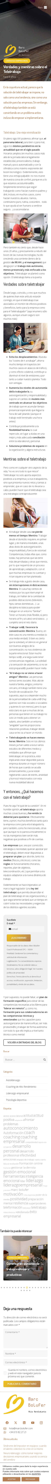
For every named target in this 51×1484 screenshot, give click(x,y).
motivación (13, 1194)
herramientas (14, 1176)
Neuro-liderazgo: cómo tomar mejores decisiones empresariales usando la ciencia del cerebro (25, 1456)
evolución (14, 1163)
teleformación (12, 1207)
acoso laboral (16, 1115)
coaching (11, 1137)
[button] (42, 7)
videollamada (22, 1212)
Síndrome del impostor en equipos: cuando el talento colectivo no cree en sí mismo (25, 1447)
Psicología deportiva (16, 1099)
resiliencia (20, 1203)
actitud (28, 1115)
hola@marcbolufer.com (21, 1428)
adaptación (19, 1120)
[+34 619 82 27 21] (6, 1432)
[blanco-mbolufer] (16, 51)
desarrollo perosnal (17, 1148)
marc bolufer (20, 1189)
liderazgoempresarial (22, 1185)
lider (23, 1181)
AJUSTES (36, 1474)
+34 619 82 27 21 (18, 1432)
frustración (7, 1168)
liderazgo (34, 1180)
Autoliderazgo (13, 1080)
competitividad (31, 1142)
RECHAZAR (30, 1479)
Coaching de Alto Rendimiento (21, 1086)
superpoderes (37, 1203)
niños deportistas (29, 1195)
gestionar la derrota (23, 1167)
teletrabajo (38, 1207)
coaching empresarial (20, 1139)
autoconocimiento (20, 1128)
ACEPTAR (12, 1479)
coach (29, 1132)
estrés (37, 1159)
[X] (15, 1423)
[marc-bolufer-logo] (24, 1404)
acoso (6, 1115)
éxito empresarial (20, 1213)
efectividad (28, 1155)
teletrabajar (27, 1208)
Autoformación (13, 1133)
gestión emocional (19, 1171)
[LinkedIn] (24, 1423)
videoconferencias (9, 1212)
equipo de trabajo (25, 1159)
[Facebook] (7, 1423)
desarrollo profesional (18, 1153)
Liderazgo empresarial (17, 1093)
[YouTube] (32, 1423)
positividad (18, 1198)
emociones (9, 1159)
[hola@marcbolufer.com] (6, 1428)
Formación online (30, 1163)
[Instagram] (41, 1423)
